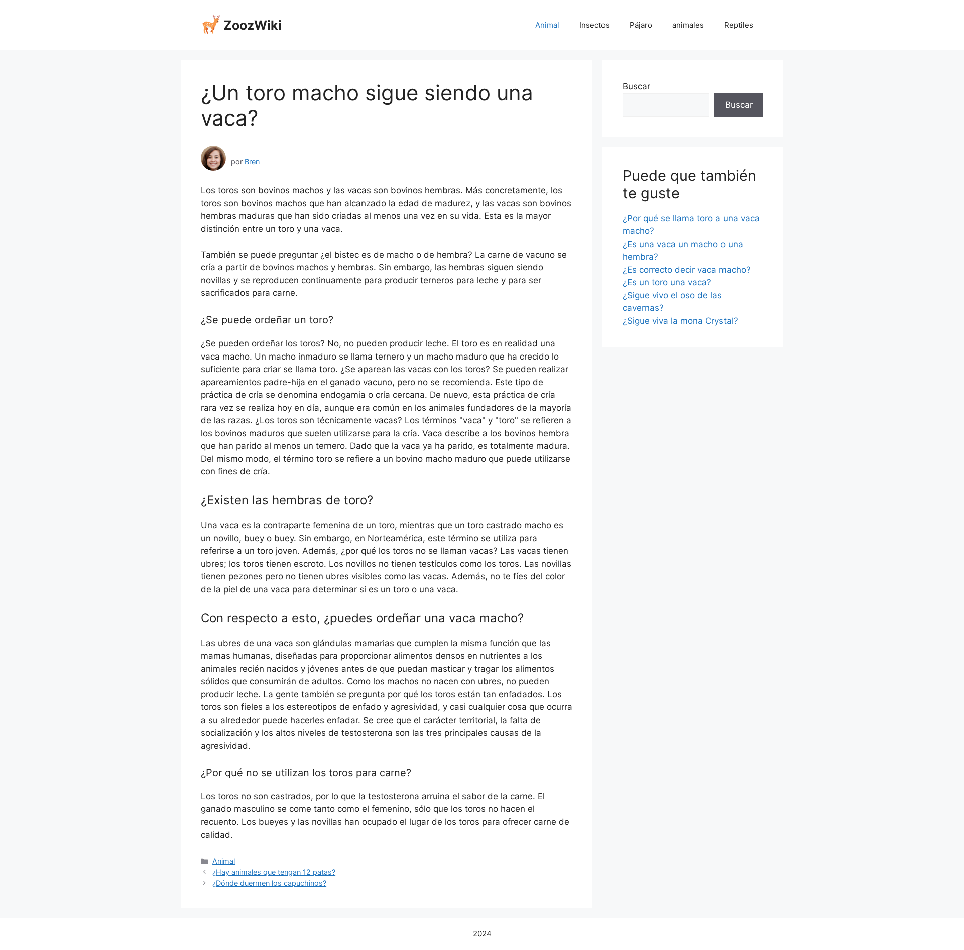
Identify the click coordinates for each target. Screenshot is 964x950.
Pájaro (641, 25)
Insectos (594, 25)
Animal (547, 25)
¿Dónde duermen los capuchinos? (269, 883)
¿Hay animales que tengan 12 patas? (273, 872)
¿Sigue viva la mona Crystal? (680, 321)
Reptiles (738, 25)
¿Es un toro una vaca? (667, 282)
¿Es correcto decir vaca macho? (687, 270)
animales (688, 25)
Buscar (636, 86)
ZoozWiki (252, 25)
